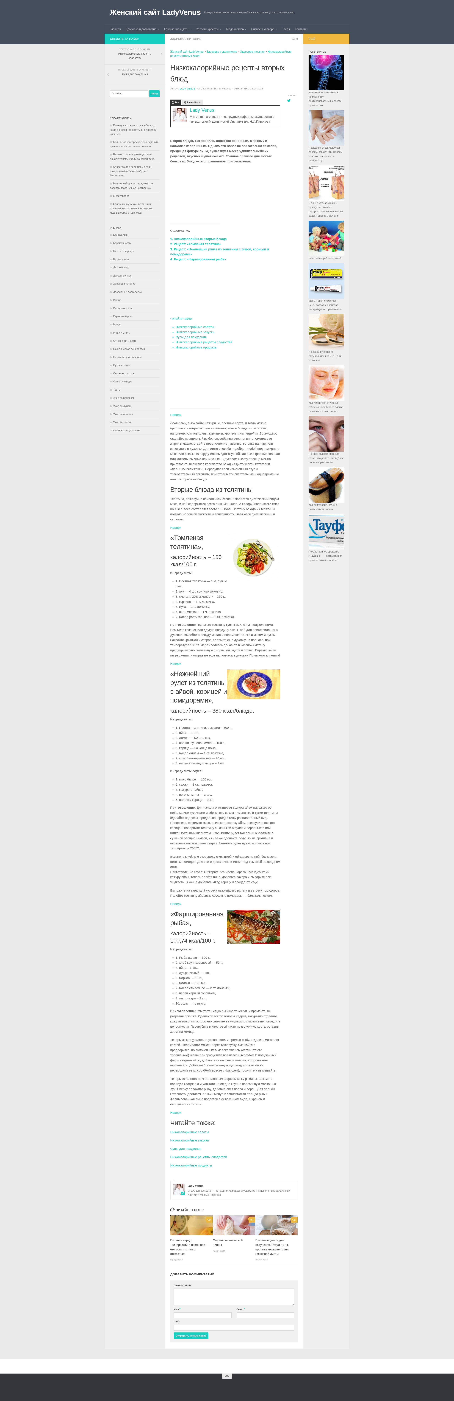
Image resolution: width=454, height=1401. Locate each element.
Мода (116, 324)
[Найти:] (129, 93)
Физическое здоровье (126, 430)
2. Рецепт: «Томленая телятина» (195, 244)
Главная (115, 29)
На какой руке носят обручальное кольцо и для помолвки (325, 356)
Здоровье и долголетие (141, 29)
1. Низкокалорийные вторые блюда (198, 239)
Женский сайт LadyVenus (155, 12)
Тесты (286, 29)
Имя (177, 1309)
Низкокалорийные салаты (189, 1132)
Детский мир (120, 267)
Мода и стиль (235, 29)
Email (241, 1309)
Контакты (301, 29)
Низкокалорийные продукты (191, 1165)
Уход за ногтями (123, 414)
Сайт (177, 1321)
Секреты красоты (207, 29)
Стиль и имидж (122, 381)
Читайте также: (181, 318)
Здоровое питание (185, 38)
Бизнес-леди (121, 259)
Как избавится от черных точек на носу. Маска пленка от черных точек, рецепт (326, 407)
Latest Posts (194, 102)
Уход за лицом (122, 405)
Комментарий (182, 1285)
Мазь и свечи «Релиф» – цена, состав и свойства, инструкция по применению (325, 305)
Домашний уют (122, 275)
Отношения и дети (176, 29)
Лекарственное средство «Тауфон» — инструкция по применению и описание (325, 556)
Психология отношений (127, 357)
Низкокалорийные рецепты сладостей (198, 1157)
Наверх (175, 415)
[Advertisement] (225, 192)
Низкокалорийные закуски (189, 1140)
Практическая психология (129, 348)
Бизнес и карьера (262, 29)
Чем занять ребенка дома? (325, 258)
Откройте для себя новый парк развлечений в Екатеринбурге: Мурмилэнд (130, 171)
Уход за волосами (124, 397)
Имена (117, 299)
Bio (177, 102)
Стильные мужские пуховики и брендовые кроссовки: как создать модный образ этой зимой (131, 208)
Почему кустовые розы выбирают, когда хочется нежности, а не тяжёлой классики (133, 130)
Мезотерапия (121, 195)
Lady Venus (187, 88)
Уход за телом (122, 422)
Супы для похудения (185, 1149)
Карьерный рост (123, 316)
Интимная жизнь (123, 308)
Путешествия (121, 365)
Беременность (122, 242)
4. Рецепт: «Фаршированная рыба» (198, 259)
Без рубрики (120, 234)
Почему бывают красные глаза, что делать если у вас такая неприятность (326, 458)
